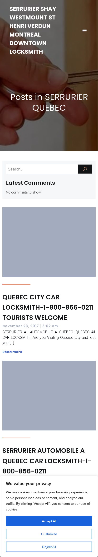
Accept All (49, 521)
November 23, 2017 (20, 326)
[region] (49, 516)
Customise (49, 534)
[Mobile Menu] (84, 30)
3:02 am (50, 326)
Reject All (49, 547)
